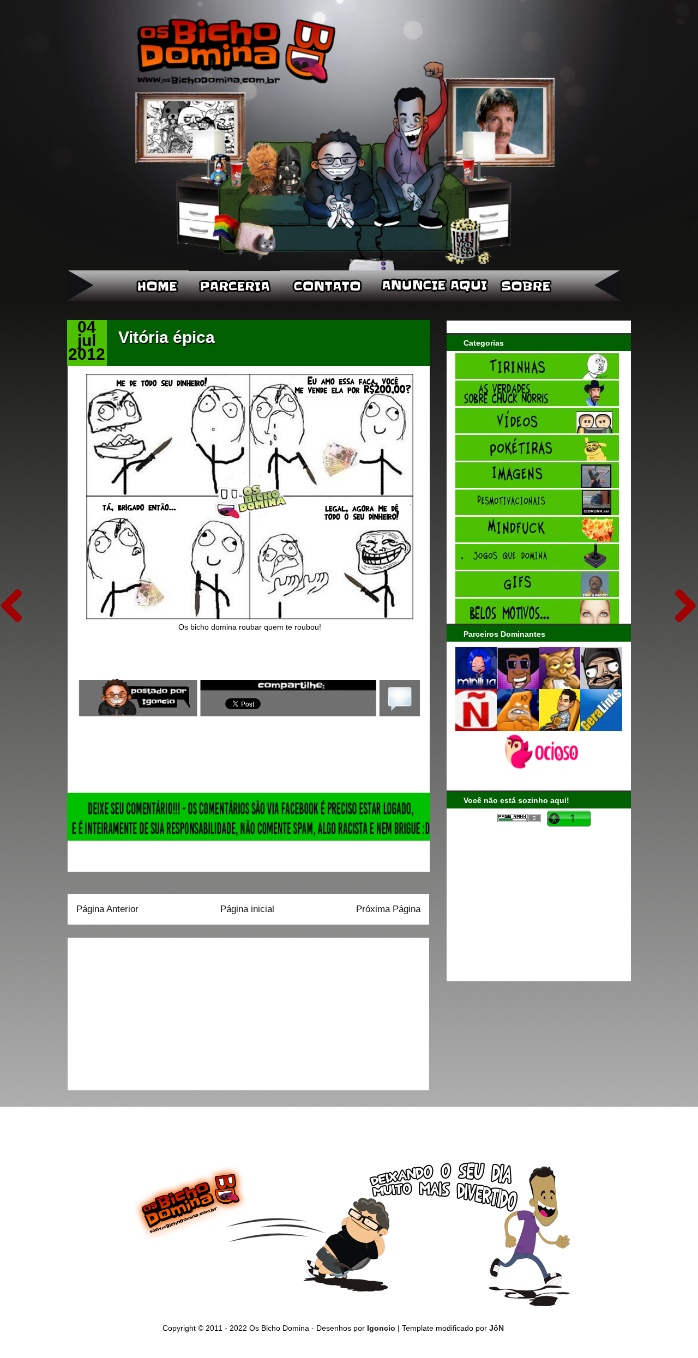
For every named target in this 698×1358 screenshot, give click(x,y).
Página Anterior (107, 909)
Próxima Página (388, 909)
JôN (496, 1328)
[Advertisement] (144, 1010)
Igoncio (381, 1328)
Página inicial (247, 909)
